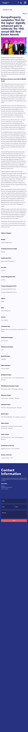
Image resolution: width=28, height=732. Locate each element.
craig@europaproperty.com (6, 487)
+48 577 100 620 (4, 489)
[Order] (21, 3)
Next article (25, 13)
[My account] (18, 2)
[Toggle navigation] (25, 3)
